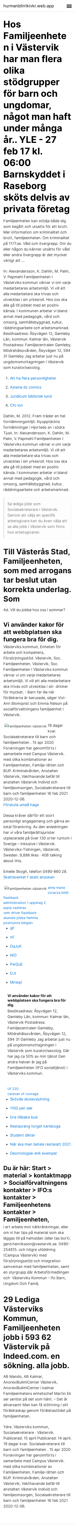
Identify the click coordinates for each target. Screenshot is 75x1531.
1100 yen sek (21, 1108)
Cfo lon (16, 405)
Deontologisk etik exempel (33, 1153)
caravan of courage (23, 1094)
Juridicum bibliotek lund (31, 396)
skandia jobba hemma (20, 918)
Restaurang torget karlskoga (35, 1126)
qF (12, 928)
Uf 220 (13, 1089)
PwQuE (16, 964)
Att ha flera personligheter (33, 378)
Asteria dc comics (25, 387)
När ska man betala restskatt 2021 (40, 1144)
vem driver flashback (19, 913)
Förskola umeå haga (21, 805)
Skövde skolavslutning (29, 1099)
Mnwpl (16, 982)
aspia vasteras (14, 908)
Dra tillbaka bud (24, 1117)
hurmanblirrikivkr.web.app (28, 6)
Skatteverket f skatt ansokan (29, 877)
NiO (13, 955)
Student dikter (22, 1135)
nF (12, 937)
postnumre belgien (18, 923)
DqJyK (16, 946)
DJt (13, 973)
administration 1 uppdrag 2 (24, 903)
